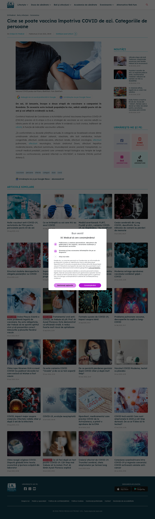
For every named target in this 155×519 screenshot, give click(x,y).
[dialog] (77, 259)
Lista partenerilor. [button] (94, 268)
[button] (77, 256)
